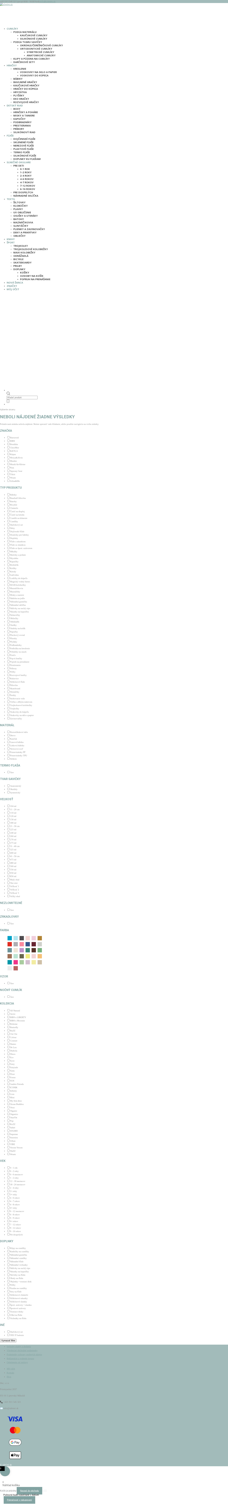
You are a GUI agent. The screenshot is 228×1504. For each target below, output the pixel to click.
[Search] (8, 401)
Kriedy (13, 571)
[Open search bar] (8, 394)
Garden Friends (17, 1084)
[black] (22, 938)
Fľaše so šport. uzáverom (21, 548)
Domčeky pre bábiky (19, 535)
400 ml (13, 853)
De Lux (13, 1047)
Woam (13, 477)
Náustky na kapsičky (19, 1271)
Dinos (12, 1054)
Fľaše (10, 135)
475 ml (13, 859)
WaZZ (13, 1151)
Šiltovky (19, 202)
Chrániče (14, 508)
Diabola (13, 1050)
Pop (12, 1121)
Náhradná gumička (18, 601)
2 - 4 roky (14, 1188)
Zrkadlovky (9, 916)
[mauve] (22, 950)
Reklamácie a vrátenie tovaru (20, 1358)
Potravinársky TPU (18, 755)
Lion (12, 1094)
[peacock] (10, 962)
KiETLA (14, 451)
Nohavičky (15, 615)
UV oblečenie (22, 212)
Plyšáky (18, 95)
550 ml (13, 869)
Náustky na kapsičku (19, 611)
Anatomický (15, 786)
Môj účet (11, 1369)
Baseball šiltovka (18, 498)
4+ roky (13, 1208)
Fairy (12, 1064)
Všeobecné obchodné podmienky (22, 1350)
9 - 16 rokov (15, 1231)
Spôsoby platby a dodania (19, 1346)
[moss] (40, 950)
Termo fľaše (21, 152)
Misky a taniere (24, 115)
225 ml (13, 829)
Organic (13, 1111)
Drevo (13, 735)
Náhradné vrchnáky (19, 1265)
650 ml (13, 873)
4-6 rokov (27, 179)
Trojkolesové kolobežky (30, 249)
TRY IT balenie (17, 1335)
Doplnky (19, 269)
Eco (12, 1057)
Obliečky (19, 235)
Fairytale (14, 1067)
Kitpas (13, 454)
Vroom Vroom (16, 1147)
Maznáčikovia (23, 222)
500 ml (13, 866)
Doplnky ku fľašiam (27, 159)
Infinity (13, 1091)
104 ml (13, 806)
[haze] (40, 944)
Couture (13, 1040)
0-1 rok (25, 169)
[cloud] (16, 944)
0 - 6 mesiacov (16, 1174)
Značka (6, 430)
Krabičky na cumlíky (19, 1251)
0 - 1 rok (14, 1168)
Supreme (14, 1134)
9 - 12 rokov (15, 1228)
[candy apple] (10, 944)
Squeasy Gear (16, 471)
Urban (13, 1141)
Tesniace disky (16, 1311)
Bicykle (18, 259)
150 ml (13, 819)
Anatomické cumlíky (41, 55)
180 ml (13, 823)
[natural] (10, 956)
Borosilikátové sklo (19, 732)
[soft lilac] (28, 962)
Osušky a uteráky (25, 215)
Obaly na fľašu (16, 1278)
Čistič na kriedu (17, 515)
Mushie (13, 461)
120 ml (13, 816)
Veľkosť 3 (14, 893)
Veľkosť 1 (14, 886)
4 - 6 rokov (15, 1198)
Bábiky (18, 78)
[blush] (34, 938)
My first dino (16, 1101)
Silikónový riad (24, 132)
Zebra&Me (15, 481)
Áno (12, 772)
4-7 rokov (27, 182)
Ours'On (13, 1117)
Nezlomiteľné (11, 903)
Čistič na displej (17, 511)
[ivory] (16, 950)
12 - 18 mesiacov (17, 1181)
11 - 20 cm (15, 809)
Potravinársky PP (17, 752)
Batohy (18, 219)
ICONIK (13, 1087)
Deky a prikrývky (25, 232)
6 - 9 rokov (15, 1218)
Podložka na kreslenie (20, 648)
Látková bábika (17, 745)
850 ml (13, 876)
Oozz (12, 1107)
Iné (2, 1325)
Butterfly (14, 1027)
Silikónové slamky (18, 1301)
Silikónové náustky (19, 1298)
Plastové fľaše (23, 149)
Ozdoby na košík (31, 275)
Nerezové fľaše (23, 145)
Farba (4, 930)
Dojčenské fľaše (24, 138)
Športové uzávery (18, 1308)
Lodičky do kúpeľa (18, 578)
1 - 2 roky (14, 1178)
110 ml (13, 813)
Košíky (24, 272)
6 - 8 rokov (15, 1214)
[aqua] (10, 938)
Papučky (14, 631)
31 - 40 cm (15, 846)
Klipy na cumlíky (18, 1248)
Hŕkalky (13, 551)
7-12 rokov (27, 185)
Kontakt (10, 1373)
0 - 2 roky (14, 1171)
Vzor (4, 976)
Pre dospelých (23, 192)
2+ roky (13, 1191)
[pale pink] (34, 956)
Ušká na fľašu (16, 1315)
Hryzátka (20, 92)
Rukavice (14, 678)
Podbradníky (22, 122)
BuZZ (12, 1030)
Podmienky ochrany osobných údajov (24, 1354)
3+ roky (13, 1194)
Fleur (12, 1074)
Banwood (14, 437)
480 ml (13, 863)
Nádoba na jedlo (17, 598)
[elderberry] (34, 944)
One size (14, 883)
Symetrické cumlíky (40, 52)
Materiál (7, 725)
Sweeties (14, 1137)
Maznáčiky (15, 591)
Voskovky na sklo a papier (38, 72)
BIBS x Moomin (17, 1020)
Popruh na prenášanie (35, 279)
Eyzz (12, 1060)
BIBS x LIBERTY (18, 1017)
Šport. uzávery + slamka (21, 1305)
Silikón (13, 759)
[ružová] (16, 962)
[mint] (28, 950)
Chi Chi (13, 1034)
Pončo (13, 655)
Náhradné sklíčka (25, 195)
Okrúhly (14, 789)
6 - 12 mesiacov (17, 1211)
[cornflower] (28, 944)
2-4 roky (26, 175)
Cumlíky (12, 28)
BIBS (12, 441)
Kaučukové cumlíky (33, 35)
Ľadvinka (14, 575)
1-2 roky (26, 172)
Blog (9, 1377)
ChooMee (14, 447)
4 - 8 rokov (15, 1204)
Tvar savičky (10, 779)
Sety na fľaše (16, 1291)
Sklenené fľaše (23, 142)
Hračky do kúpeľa (25, 88)
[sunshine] (34, 962)
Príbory (18, 128)
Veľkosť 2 (14, 889)
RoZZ (12, 1124)
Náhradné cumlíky (18, 1258)
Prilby (17, 265)
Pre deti (18, 165)
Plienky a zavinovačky (29, 229)
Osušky (13, 625)
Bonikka (14, 444)
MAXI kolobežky (24, 252)
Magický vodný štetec (20, 581)
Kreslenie (19, 68)
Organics (14, 1114)
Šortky (13, 695)
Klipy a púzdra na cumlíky (31, 58)
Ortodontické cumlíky (36, 48)
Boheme (14, 1024)
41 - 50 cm (15, 856)
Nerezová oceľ (16, 749)
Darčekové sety (24, 62)
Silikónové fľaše (24, 155)
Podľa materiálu (25, 32)
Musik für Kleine (17, 464)
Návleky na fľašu (17, 1275)
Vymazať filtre (8, 1340)
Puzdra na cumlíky (18, 1288)
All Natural (15, 1010)
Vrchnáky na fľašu (18, 1318)
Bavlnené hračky (25, 82)
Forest (13, 1077)
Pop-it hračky (16, 658)
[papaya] (40, 956)
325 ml (13, 849)
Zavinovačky (16, 718)
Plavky (18, 209)
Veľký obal (15, 896)
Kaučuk (13, 739)
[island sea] (10, 950)
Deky (12, 528)
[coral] (22, 944)
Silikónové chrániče (19, 1295)
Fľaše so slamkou (18, 545)
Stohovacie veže (17, 698)
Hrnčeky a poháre (25, 112)
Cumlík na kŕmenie (18, 518)
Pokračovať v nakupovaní (19, 1500)
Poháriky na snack (18, 652)
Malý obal (14, 879)
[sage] (22, 962)
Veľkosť (6, 799)
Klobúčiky (20, 205)
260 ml (13, 836)
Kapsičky (19, 118)
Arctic (13, 1014)
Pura (12, 467)
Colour (13, 1037)
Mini (12, 1097)
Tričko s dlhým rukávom (21, 702)
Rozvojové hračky (26, 102)
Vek (3, 1161)
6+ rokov (14, 1221)
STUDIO (14, 1131)
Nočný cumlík (11, 990)
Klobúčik (14, 565)
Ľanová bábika (17, 742)
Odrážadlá (20, 255)
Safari (12, 1127)
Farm (12, 1070)
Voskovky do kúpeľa (34, 75)
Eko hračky (21, 98)
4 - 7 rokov (15, 1201)
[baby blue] (16, 938)
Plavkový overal (17, 635)
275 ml (13, 843)
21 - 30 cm (15, 826)
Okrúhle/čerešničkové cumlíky (41, 45)
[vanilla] (40, 962)
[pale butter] (28, 956)
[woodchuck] (16, 968)
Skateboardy (22, 262)
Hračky (12, 65)
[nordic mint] (16, 956)
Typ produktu (11, 487)
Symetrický (15, 792)
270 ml (13, 839)
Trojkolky (20, 245)
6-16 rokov (27, 189)
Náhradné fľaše (17, 1261)
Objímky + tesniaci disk (21, 1281)
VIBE (12, 1144)
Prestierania (22, 125)
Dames (13, 1044)
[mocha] (34, 950)
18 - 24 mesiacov (17, 1184)
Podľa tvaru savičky (27, 42)
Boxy (16, 108)
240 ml (13, 833)
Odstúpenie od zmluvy (17, 1362)
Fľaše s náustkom (18, 541)
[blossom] (28, 938)
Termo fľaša (10, 765)
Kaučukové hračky (26, 85)
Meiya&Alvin (16, 457)
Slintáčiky (20, 225)
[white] (10, 968)
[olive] (22, 956)
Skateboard (15, 688)
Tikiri (12, 474)
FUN (12, 1081)
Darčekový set (16, 525)
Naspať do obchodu (29, 1490)
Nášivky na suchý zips (20, 608)
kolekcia (7, 1003)
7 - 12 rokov (15, 1224)
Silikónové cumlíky (33, 38)
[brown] (40, 938)
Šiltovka (14, 685)
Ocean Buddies (17, 1104)
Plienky (13, 638)
